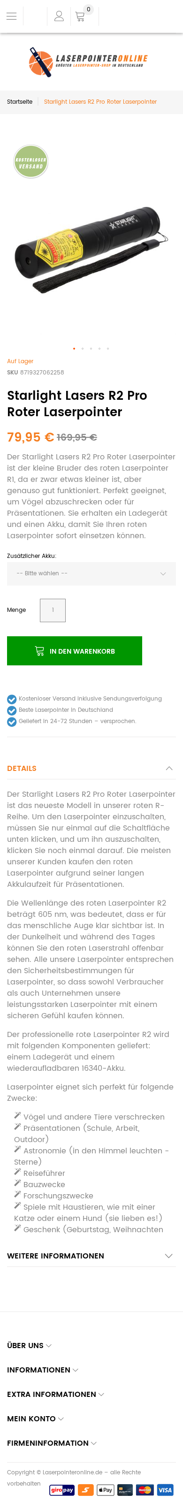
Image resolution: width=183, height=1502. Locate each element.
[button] (74, 349)
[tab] (91, 771)
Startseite (19, 102)
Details (22, 768)
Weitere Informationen (55, 1256)
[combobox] (91, 574)
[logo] (91, 62)
